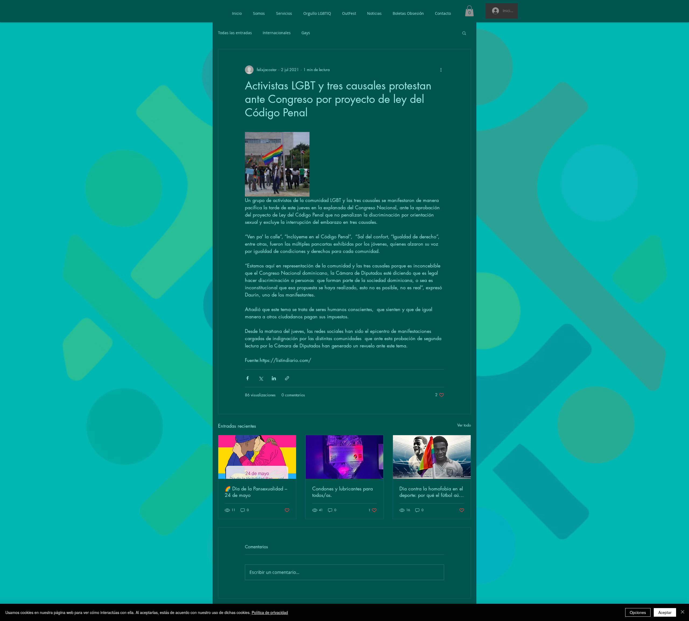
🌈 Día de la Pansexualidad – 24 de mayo (256, 491)
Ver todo (464, 425)
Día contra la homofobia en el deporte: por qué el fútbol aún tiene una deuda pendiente (431, 491)
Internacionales (277, 32)
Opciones (638, 612)
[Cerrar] (682, 612)
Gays (305, 32)
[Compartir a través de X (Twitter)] (260, 378)
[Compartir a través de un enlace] (287, 378)
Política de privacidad (270, 612)
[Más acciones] (441, 70)
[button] (469, 10)
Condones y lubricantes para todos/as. (342, 491)
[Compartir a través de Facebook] (247, 378)
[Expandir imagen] (277, 164)
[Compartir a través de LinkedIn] (273, 378)
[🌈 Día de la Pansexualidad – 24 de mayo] (257, 457)
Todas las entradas (235, 32)
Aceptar (665, 612)
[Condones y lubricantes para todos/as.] (345, 457)
